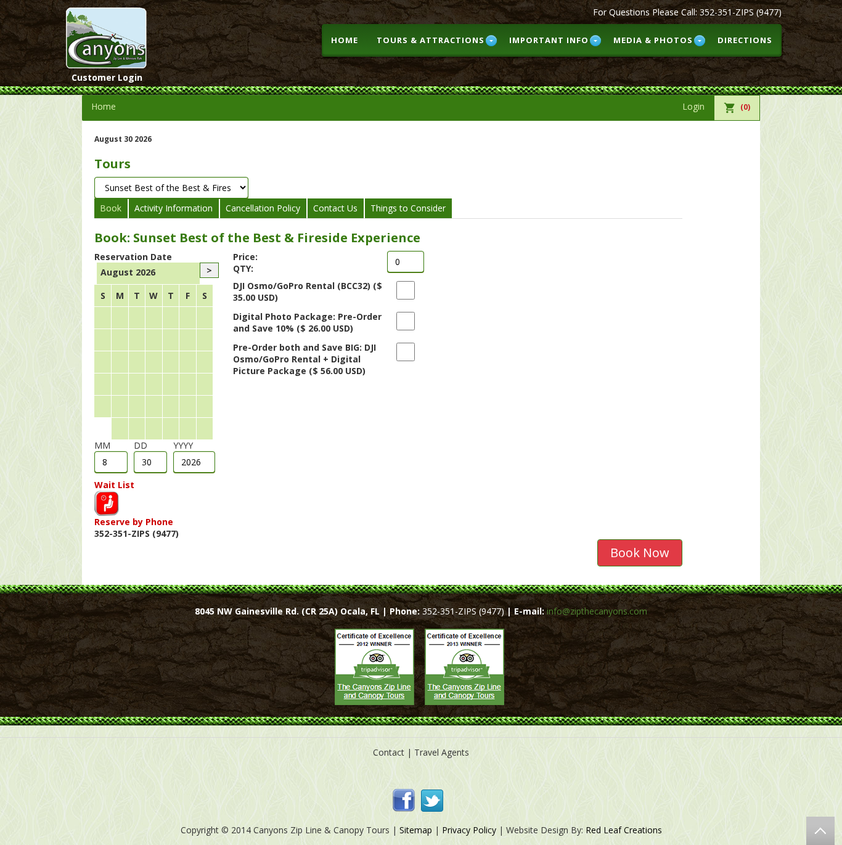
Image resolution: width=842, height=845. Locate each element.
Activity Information (173, 208)
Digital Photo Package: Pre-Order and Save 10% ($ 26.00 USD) (307, 322)
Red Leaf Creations (624, 830)
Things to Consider (408, 208)
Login (693, 106)
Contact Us (335, 208)
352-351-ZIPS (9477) (741, 12)
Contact (388, 752)
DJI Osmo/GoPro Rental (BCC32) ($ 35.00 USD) (307, 291)
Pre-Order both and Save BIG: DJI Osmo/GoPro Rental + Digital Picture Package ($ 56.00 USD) (304, 359)
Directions (744, 40)
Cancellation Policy (263, 208)
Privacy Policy (469, 830)
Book (110, 208)
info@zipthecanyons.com (595, 611)
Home (344, 40)
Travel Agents (441, 752)
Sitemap (415, 830)
